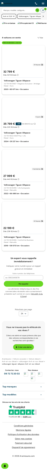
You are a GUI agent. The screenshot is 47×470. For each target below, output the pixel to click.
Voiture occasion (20, 359)
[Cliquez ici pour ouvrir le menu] (43, 3)
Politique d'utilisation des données (23, 434)
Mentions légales (23, 430)
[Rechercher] (37, 10)
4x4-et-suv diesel (9, 361)
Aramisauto (6, 359)
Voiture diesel (34, 359)
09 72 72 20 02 (12, 373)
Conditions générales (23, 425)
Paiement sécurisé (23, 443)
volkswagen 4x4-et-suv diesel (31, 361)
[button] (14, 16)
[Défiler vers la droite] (43, 16)
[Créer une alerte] (4, 466)
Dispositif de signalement (23, 447)
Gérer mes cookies (23, 438)
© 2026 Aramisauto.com (23, 456)
